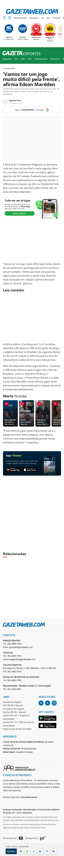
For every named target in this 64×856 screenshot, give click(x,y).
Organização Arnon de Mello (17, 728)
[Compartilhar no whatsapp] (27, 851)
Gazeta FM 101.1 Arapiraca (16, 715)
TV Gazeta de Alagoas (13, 708)
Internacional (40, 59)
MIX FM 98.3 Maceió (13, 705)
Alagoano (7, 59)
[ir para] (48, 719)
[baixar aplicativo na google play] (13, 470)
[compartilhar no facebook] (33, 851)
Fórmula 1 (55, 59)
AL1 (42, 18)
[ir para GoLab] (36, 838)
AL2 (48, 18)
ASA (29, 59)
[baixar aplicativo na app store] (30, 470)
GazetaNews (9, 725)
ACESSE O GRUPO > (20, 213)
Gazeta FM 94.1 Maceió (14, 712)
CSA (16, 59)
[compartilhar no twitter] (20, 851)
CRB (23, 59)
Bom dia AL (34, 18)
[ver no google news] (53, 851)
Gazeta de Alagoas (12, 702)
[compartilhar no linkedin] (40, 851)
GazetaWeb (8, 718)
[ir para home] (32, 11)
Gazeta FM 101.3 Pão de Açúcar (18, 722)
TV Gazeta (56, 18)
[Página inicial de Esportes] (20, 53)
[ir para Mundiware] (13, 838)
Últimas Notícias (20, 18)
